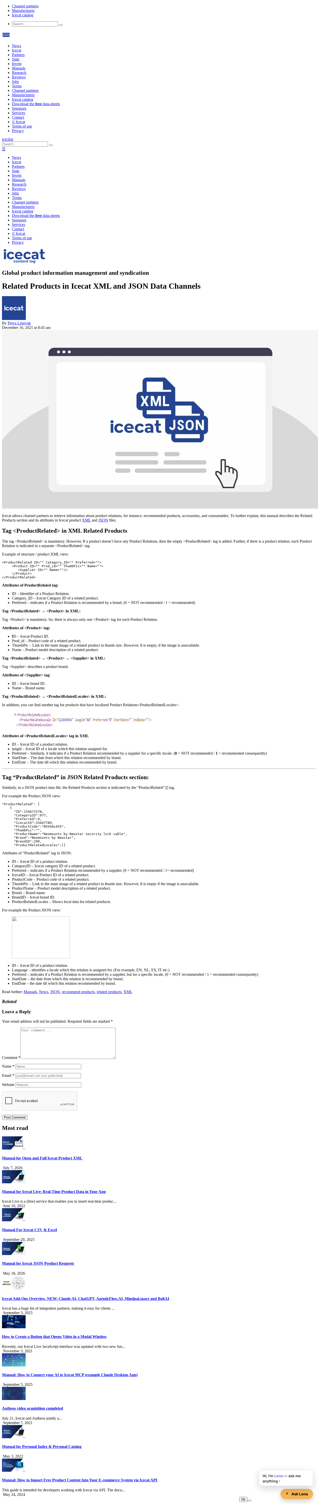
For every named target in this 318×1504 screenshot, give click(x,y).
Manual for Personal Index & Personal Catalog (41, 1446)
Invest (16, 64)
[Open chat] (296, 1494)
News (16, 46)
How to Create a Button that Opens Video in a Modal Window (54, 1336)
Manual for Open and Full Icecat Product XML (42, 1158)
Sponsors (19, 108)
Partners (18, 55)
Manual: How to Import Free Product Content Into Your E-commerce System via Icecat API (79, 1480)
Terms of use (22, 126)
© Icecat (18, 122)
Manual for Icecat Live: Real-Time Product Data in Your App (54, 1191)
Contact (18, 117)
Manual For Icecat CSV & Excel (29, 1230)
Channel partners (25, 6)
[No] (249, 1500)
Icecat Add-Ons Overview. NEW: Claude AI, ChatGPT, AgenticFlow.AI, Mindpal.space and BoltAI (85, 1298)
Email (8, 1075)
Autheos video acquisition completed (32, 1408)
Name (8, 1066)
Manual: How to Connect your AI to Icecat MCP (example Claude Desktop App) (70, 1375)
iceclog (7, 139)
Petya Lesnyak (19, 323)
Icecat (16, 50)
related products (109, 992)
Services (18, 113)
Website (8, 1085)
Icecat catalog (22, 15)
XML (86, 520)
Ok (243, 1499)
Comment (11, 1057)
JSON (103, 520)
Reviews (19, 77)
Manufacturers (23, 10)
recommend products (78, 992)
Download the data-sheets (36, 104)
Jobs (15, 81)
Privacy (18, 131)
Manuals (18, 68)
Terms (17, 86)
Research (19, 72)
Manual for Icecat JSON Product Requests (38, 1263)
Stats (15, 59)
